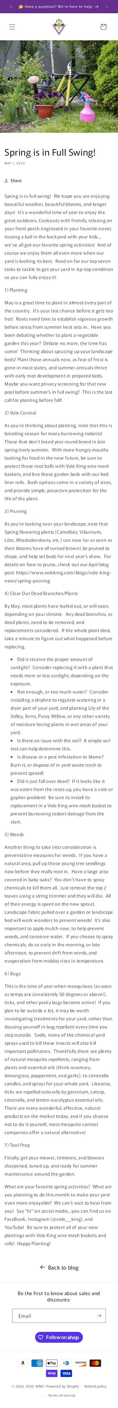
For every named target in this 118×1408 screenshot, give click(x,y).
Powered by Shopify (63, 1385)
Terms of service (62, 1395)
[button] (12, 26)
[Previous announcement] (11, 6)
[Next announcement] (106, 6)
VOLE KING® (36, 1385)
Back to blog (63, 1267)
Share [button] (16, 180)
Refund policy (95, 1386)
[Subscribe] (99, 1316)
